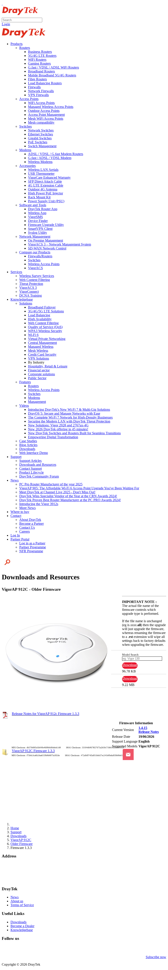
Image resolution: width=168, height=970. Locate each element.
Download (129, 665)
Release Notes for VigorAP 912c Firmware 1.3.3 (45, 713)
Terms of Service (22, 905)
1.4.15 (142, 728)
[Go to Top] (2, 3)
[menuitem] (16, 44)
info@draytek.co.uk (15, 876)
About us (16, 901)
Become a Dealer (22, 926)
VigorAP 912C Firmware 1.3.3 (33, 751)
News (14, 897)
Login (6, 24)
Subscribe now (156, 957)
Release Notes (148, 732)
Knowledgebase (21, 930)
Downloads (18, 922)
